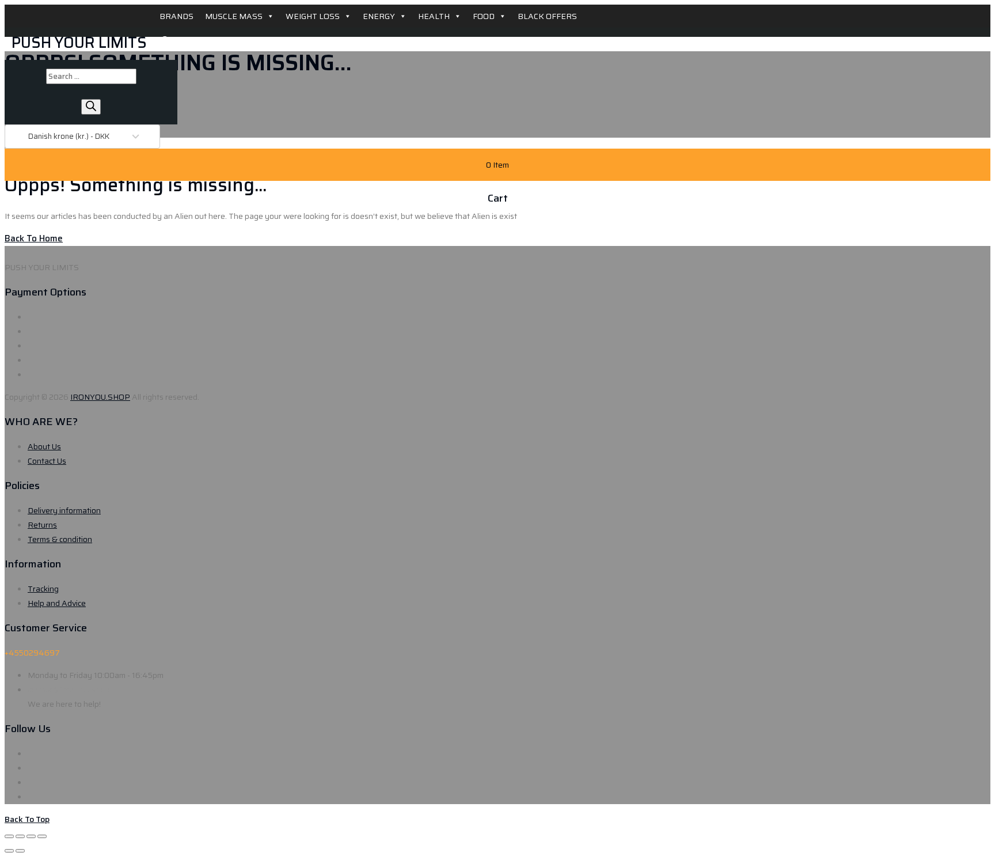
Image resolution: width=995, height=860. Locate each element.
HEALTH (434, 16)
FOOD (484, 16)
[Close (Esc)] (9, 836)
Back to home (34, 238)
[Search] (91, 107)
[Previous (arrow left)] (9, 851)
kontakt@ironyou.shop (68, 689)
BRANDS (176, 16)
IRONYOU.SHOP (100, 397)
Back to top (27, 819)
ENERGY (379, 16)
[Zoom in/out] (42, 836)
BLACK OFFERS (547, 16)
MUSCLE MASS (234, 16)
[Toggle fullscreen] (31, 836)
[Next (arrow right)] (20, 851)
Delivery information (64, 510)
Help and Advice (57, 603)
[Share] (20, 836)
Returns (42, 524)
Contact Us (47, 460)
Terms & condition (60, 539)
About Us (44, 446)
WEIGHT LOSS (313, 16)
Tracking (43, 588)
